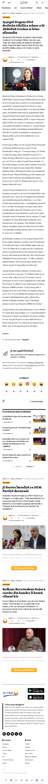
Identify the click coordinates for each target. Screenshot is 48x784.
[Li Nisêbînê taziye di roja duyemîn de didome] (39, 419)
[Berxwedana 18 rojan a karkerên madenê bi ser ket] (39, 457)
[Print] (37, 780)
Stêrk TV (11, 57)
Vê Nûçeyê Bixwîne (24, 568)
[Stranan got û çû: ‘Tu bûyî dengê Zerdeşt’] (39, 430)
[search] (37, 2)
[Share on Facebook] (5, 780)
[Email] (26, 780)
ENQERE (25, 340)
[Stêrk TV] (24, 2)
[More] (42, 780)
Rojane (6, 17)
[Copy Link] (31, 780)
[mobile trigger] (4, 2)
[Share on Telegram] (21, 780)
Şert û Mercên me (31, 365)
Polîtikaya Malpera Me (35, 362)
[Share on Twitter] (11, 780)
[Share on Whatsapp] (16, 780)
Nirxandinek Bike (37, 401)
